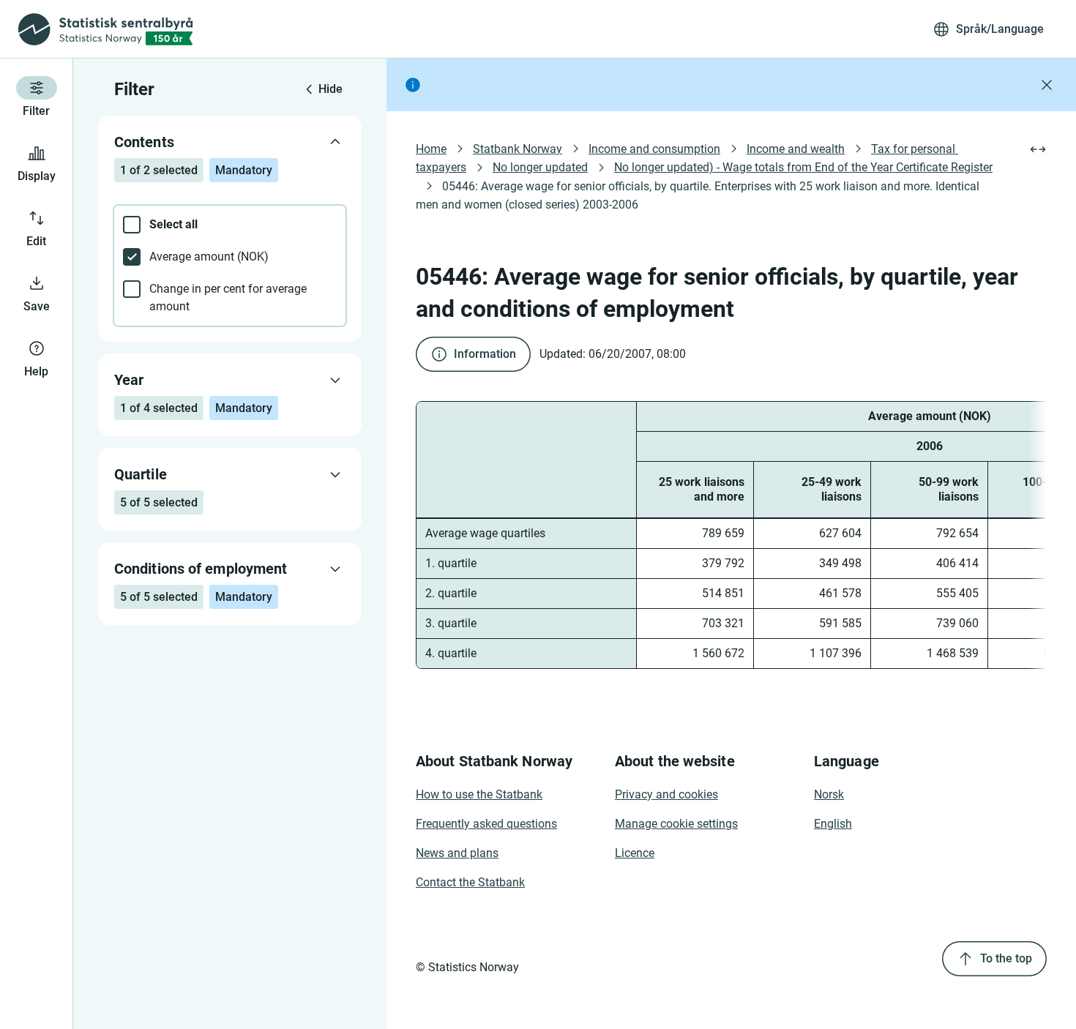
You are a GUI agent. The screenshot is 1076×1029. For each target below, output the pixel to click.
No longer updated (540, 167)
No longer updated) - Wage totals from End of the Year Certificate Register (803, 167)
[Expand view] (1038, 149)
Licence (634, 853)
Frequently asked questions (486, 824)
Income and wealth (796, 149)
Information (485, 354)
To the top (1006, 958)
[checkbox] (230, 225)
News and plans (457, 853)
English (833, 824)
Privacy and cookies (666, 794)
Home (431, 149)
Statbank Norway (517, 149)
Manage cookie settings (676, 824)
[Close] (1046, 85)
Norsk (829, 794)
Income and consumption (654, 149)
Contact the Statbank (470, 882)
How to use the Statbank (479, 794)
